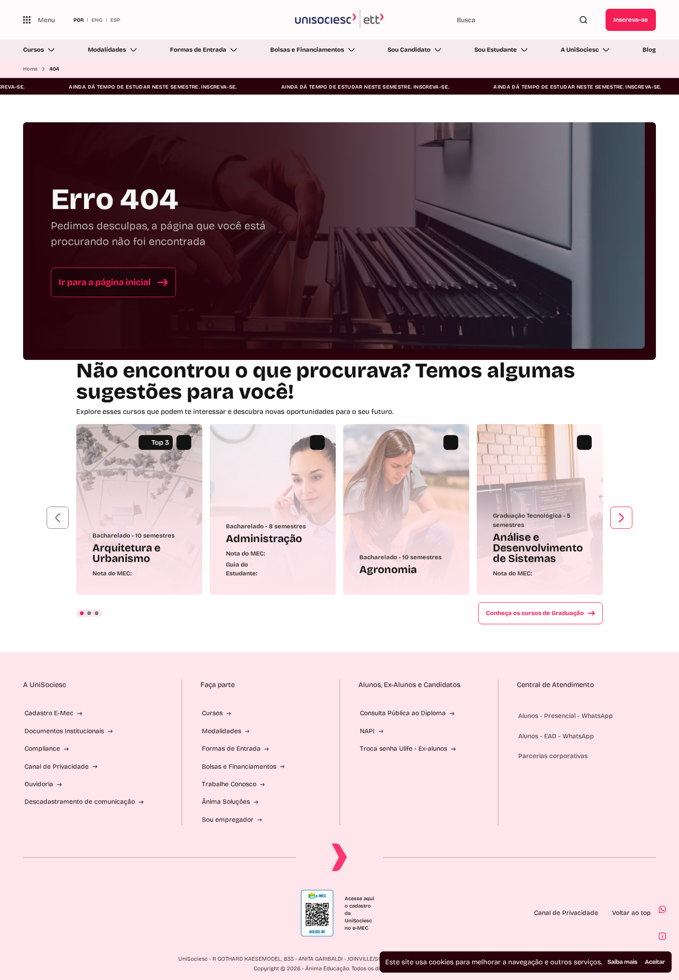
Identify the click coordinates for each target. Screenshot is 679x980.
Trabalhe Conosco (229, 784)
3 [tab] (96, 613)
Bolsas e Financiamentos (307, 50)
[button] (58, 518)
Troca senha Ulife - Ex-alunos (403, 749)
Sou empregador (228, 820)
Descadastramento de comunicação (79, 802)
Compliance (42, 749)
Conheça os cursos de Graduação (535, 613)
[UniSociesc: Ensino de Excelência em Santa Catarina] (339, 19)
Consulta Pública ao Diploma (403, 713)
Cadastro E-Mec (48, 713)
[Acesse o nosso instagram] (49, 913)
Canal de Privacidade (56, 767)
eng (97, 20)
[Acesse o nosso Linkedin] (71, 913)
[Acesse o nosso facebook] (26, 913)
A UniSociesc (580, 50)
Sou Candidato (409, 50)
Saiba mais (622, 962)
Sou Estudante (495, 50)
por (78, 20)
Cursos (33, 50)
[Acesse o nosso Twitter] (93, 913)
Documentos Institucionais (64, 731)
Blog (649, 50)
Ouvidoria (38, 784)
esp (115, 20)
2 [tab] (89, 613)
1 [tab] (82, 613)
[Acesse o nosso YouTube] (115, 913)
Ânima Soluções (226, 802)
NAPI (367, 731)
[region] (339, 509)
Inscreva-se (630, 20)
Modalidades (107, 50)
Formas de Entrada (198, 50)
